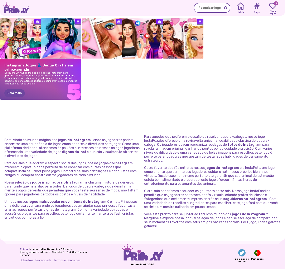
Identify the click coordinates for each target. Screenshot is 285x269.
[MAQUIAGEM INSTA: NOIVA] (102, 38)
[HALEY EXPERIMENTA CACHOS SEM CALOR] (142, 38)
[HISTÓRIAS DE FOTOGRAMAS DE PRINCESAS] (183, 38)
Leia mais (15, 93)
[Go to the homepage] (14, 8)
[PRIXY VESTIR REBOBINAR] (20, 38)
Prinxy (24, 249)
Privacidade (43, 260)
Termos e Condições (67, 260)
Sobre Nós (26, 260)
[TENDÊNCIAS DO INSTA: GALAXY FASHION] (61, 38)
